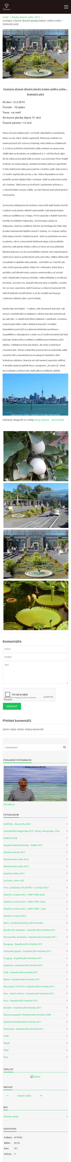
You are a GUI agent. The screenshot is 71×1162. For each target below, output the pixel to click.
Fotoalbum (9, 804)
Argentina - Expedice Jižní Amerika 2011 (23, 965)
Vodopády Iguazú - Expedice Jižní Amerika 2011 (27, 951)
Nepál (6, 1042)
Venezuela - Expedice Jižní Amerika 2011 (23, 1028)
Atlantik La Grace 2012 (14, 915)
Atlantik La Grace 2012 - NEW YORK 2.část (24, 901)
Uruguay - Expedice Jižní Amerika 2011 (22, 958)
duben (20, 1095)
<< (7, 1095)
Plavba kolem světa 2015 (26, 17)
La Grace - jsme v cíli (13, 880)
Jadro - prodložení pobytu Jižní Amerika (23, 922)
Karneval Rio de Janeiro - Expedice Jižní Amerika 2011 (30, 937)
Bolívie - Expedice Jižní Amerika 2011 (21, 979)
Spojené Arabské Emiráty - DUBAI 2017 (23, 845)
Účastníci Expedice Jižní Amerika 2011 (22, 1021)
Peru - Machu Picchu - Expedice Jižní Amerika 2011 (28, 993)
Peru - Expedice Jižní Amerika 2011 (20, 1000)
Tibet (6, 1050)
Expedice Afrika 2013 (13, 873)
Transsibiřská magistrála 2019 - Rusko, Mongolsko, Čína (31, 831)
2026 (28, 1095)
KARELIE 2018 (10, 838)
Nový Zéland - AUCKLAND (49, 419)
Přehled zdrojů (10, 1116)
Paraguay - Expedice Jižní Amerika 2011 (23, 944)
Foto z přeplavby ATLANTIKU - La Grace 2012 (26, 887)
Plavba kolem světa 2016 (16, 859)
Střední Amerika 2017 (14, 852)
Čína (5, 1057)
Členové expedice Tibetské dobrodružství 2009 (27, 1014)
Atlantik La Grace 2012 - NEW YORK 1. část (24, 908)
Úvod (5, 17)
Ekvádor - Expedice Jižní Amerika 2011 (22, 1007)
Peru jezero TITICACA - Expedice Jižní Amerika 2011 (28, 986)
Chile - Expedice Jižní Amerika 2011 (20, 972)
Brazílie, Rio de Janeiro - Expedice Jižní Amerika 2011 (29, 929)
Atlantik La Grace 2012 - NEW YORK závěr (24, 894)
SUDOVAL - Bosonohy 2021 (17, 823)
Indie (6, 1035)
